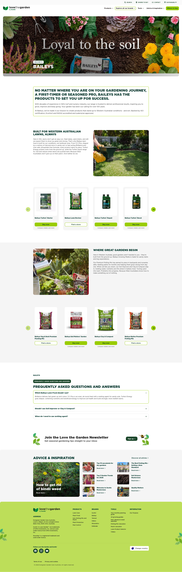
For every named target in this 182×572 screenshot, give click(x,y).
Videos (113, 532)
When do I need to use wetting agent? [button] (51, 416)
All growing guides (117, 517)
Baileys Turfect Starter (44, 218)
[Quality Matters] (123, 492)
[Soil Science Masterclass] (123, 479)
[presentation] (153, 209)
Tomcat (94, 518)
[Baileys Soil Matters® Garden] (76, 320)
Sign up (131, 439)
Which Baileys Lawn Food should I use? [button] (52, 393)
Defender (95, 526)
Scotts (94, 513)
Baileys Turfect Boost (133, 218)
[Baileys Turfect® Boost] (136, 201)
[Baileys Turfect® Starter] (46, 201)
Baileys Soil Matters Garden (75, 336)
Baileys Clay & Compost (104, 336)
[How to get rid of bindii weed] (56, 479)
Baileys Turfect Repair (103, 218)
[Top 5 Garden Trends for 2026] (89, 479)
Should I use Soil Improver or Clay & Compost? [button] (55, 408)
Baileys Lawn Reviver (73, 218)
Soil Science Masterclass (136, 476)
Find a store (76, 224)
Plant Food (76, 515)
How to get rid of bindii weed (48, 486)
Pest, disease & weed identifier (117, 520)
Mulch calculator (116, 526)
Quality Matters (137, 488)
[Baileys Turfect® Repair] (106, 201)
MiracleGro (95, 523)
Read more (41, 493)
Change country (141, 548)
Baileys (94, 515)
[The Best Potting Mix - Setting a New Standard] (123, 467)
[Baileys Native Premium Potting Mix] (136, 320)
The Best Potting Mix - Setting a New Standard (139, 465)
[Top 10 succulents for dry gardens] (89, 467)
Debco (94, 521)
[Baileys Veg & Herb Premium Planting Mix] (46, 320)
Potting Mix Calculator (118, 524)
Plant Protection (78, 522)
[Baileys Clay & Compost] (106, 320)
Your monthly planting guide (118, 513)
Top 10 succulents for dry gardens (105, 464)
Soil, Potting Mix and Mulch (79, 519)
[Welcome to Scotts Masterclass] (89, 492)
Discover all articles (139, 458)
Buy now (49, 224)
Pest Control (77, 525)
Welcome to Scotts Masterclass (104, 489)
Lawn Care (76, 513)
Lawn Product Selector (118, 529)
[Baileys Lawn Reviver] (76, 201)
